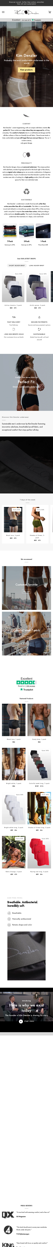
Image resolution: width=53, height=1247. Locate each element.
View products (26, 70)
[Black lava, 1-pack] (14, 720)
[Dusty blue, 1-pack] (39, 720)
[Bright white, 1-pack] (14, 764)
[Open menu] (5, 12)
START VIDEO (29, 1021)
